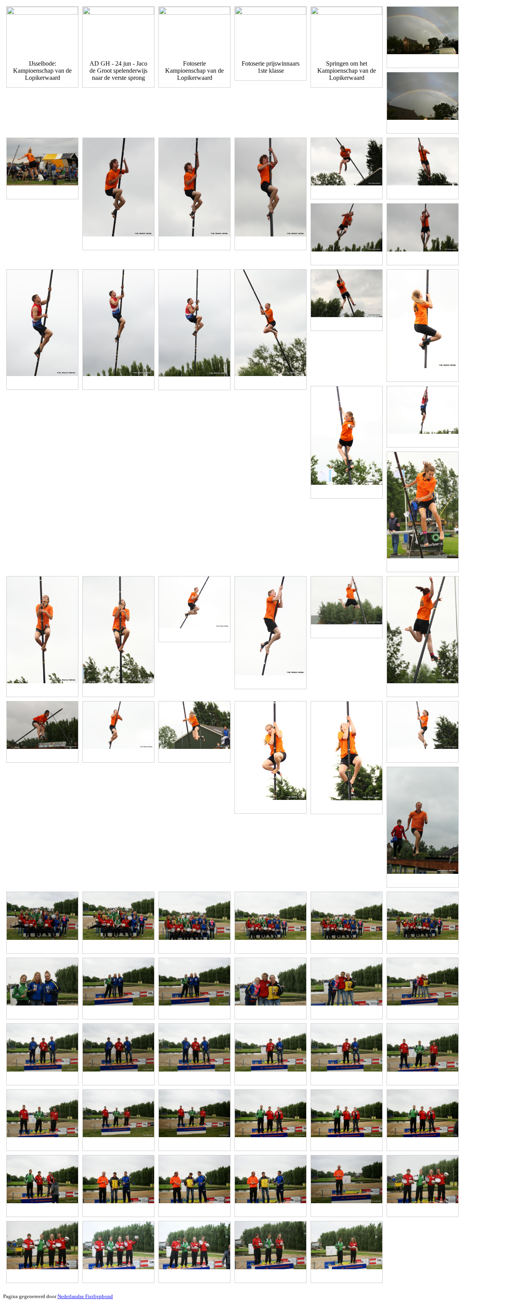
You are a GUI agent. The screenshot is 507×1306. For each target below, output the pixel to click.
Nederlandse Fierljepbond (85, 1296)
